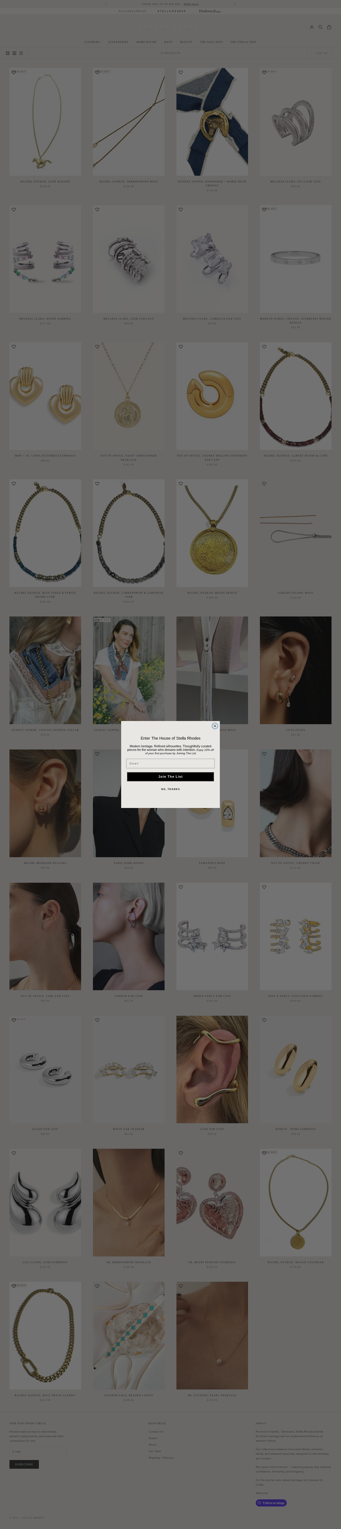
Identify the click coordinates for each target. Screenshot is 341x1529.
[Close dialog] (215, 726)
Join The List (170, 776)
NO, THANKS (170, 789)
